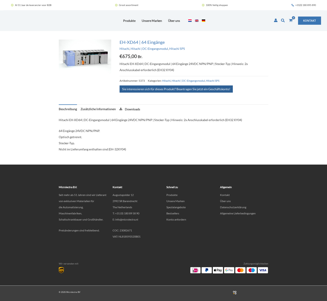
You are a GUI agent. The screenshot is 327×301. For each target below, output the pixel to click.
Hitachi (124, 48)
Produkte (171, 194)
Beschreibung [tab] (68, 109)
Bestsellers (172, 213)
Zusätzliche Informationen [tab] (98, 109)
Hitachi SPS (177, 48)
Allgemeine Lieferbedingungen (238, 213)
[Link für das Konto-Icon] (276, 20)
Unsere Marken (175, 201)
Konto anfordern (176, 219)
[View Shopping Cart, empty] (291, 20)
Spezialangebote (176, 207)
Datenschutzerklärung (233, 207)
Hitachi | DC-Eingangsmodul (149, 48)
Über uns (225, 201)
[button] (283, 20)
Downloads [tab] (132, 109)
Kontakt (225, 194)
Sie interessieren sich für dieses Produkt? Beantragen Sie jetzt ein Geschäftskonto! (176, 89)
